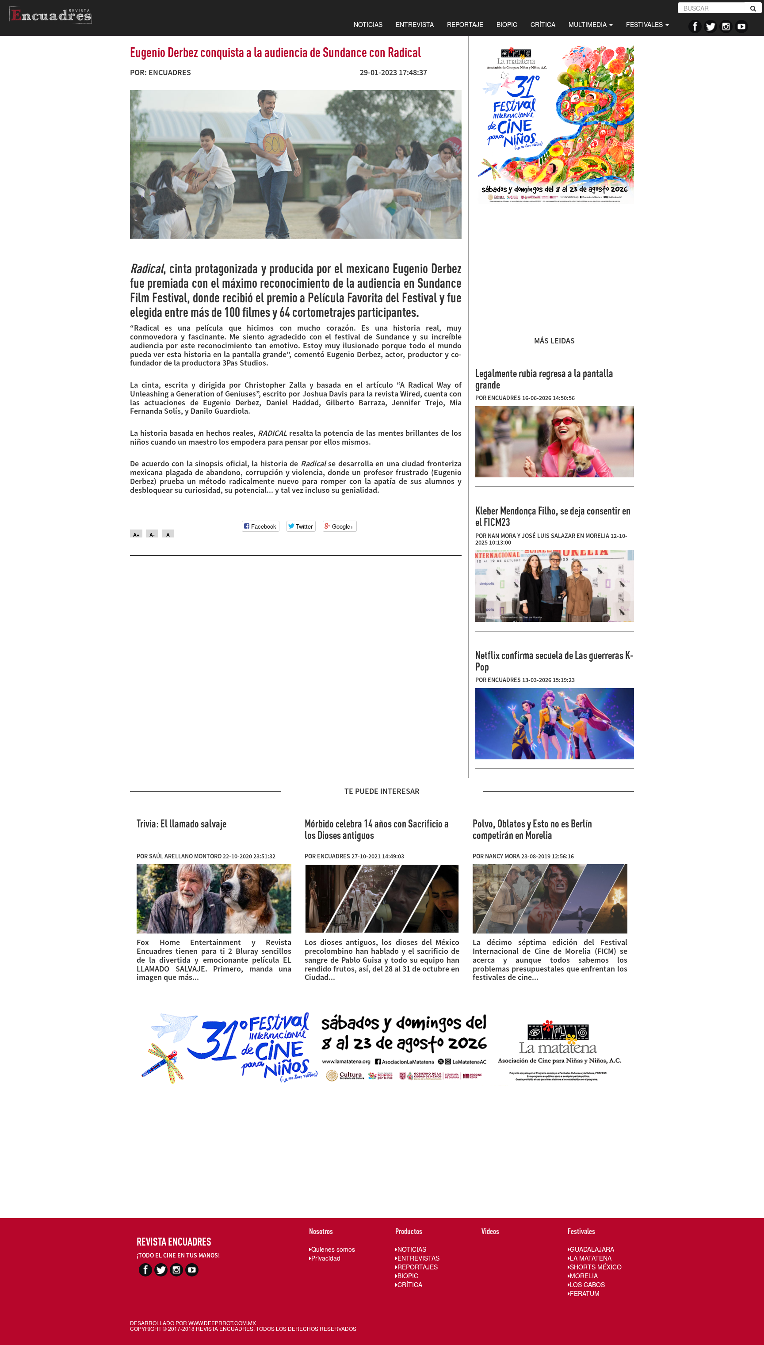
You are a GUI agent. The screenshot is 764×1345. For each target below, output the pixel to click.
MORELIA (584, 1275)
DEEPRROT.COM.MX (230, 1322)
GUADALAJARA (592, 1249)
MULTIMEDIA (588, 24)
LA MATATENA (590, 1258)
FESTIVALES (645, 24)
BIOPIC (507, 24)
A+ (136, 534)
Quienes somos (333, 1249)
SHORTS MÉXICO (596, 1266)
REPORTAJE (465, 24)
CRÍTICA (543, 24)
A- (152, 534)
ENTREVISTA (415, 24)
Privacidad (325, 1258)
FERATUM (585, 1293)
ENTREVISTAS (418, 1258)
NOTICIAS (368, 24)
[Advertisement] (554, 270)
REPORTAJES (417, 1266)
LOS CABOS (587, 1284)
